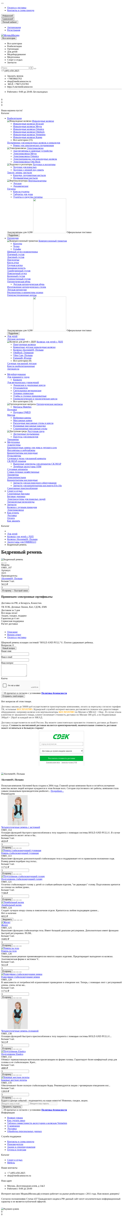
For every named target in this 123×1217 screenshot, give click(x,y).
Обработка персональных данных (24, 1131)
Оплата (11, 518)
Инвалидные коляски (43, 121)
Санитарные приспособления (22, 488)
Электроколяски (35, 148)
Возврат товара (15, 1117)
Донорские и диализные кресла (29, 385)
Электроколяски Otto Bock (26, 161)
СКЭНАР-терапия (16, 461)
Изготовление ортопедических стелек (26, 287)
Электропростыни (16, 477)
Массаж (11, 415)
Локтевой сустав (15, 257)
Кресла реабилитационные (21, 366)
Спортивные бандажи (18, 493)
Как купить (13, 512)
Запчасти (11, 504)
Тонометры (13, 474)
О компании (13, 1126)
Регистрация (13, 30)
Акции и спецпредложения (21, 1147)
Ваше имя (6, 651)
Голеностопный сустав (19, 279)
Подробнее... (57, 791)
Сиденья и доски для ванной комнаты (26, 458)
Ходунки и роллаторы (44, 164)
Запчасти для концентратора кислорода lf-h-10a (37, 485)
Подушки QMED (22, 412)
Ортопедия (12, 238)
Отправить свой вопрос (13, 696)
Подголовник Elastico (12, 1054)
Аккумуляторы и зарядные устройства (32, 151)
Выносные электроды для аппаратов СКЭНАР (37, 464)
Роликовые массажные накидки (29, 426)
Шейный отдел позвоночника (22, 251)
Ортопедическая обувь (18, 281)
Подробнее (13, 235)
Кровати (17, 379)
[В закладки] (17, 848)
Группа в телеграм (16, 1149)
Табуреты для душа (23, 194)
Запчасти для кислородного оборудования (34, 483)
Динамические (20, 186)
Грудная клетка (15, 265)
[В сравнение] (20, 848)
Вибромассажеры (22, 417)
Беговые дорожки (16, 496)
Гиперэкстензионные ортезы (22, 295)
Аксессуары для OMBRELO (21, 542)
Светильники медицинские (27, 390)
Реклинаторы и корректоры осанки (25, 292)
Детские (17, 183)
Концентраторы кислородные (22, 453)
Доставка (12, 515)
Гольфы (17, 249)
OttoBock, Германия (23, 352)
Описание (12, 632)
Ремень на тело (9, 951)
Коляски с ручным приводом (22, 507)
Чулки (16, 246)
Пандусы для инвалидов (25, 436)
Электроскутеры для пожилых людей (26, 499)
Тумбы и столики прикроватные (29, 396)
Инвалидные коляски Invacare (28, 123)
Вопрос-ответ (14, 634)
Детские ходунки (16, 339)
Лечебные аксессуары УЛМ (27, 466)
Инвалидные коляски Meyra (27, 126)
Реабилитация (14, 118)
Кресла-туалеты (21, 191)
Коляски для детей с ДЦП (50, 341)
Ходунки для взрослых (25, 167)
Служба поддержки (11, 1136)
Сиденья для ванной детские (22, 363)
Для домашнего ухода (18, 377)
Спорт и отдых (14, 491)
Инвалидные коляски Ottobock (29, 132)
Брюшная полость (16, 268)
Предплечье (13, 260)
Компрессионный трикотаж (53, 241)
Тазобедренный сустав (18, 270)
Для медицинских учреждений (23, 382)
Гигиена (11, 189)
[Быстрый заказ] (14, 848)
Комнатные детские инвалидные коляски (34, 347)
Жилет (4, 925)
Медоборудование (16, 374)
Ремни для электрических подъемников (33, 145)
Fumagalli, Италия (22, 358)
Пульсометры (14, 455)
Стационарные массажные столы (30, 428)
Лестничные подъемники (26, 434)
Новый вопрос (8, 648)
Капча (4, 678)
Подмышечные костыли (25, 178)
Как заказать (13, 521)
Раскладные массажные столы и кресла (33, 423)
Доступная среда (35, 431)
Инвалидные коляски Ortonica (28, 129)
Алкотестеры (14, 445)
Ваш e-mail (6, 657)
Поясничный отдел (17, 273)
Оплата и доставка (16, 7)
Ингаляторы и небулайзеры (21, 450)
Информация (8, 1112)
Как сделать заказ (16, 1120)
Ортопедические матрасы (49, 404)
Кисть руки (13, 262)
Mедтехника (13, 442)
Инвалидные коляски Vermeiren (29, 134)
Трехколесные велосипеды (20, 502)
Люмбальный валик (11, 905)
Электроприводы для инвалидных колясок (35, 159)
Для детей (12, 336)
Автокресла (13, 369)
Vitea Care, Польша (23, 355)
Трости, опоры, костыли (19, 172)
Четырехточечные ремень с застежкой (20, 827)
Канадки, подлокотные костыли (29, 175)
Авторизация (14, 27)
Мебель (11, 1162)
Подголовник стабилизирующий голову (21, 879)
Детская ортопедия (17, 289)
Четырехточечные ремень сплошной (20, 1031)
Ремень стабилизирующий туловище (20, 853)
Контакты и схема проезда (20, 10)
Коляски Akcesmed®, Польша (28, 350)
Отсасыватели (20, 388)
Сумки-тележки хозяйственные (23, 472)
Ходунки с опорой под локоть (28, 170)
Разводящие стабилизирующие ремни (20, 977)
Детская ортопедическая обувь (28, 284)
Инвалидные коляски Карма (27, 137)
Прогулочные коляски (24, 344)
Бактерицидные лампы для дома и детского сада (32, 447)
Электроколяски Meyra (25, 153)
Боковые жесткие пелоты (14, 1080)
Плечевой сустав (15, 254)
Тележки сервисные (23, 393)
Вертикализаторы (37, 180)
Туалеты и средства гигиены (28, 197)
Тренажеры (13, 439)
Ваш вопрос (7, 663)
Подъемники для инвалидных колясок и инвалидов (33, 142)
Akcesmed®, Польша (11, 578)
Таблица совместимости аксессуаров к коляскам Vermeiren (37, 1123)
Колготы (17, 243)
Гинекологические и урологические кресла (35, 398)
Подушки (12, 409)
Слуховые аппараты (17, 469)
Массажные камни (22, 420)
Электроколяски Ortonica (26, 156)
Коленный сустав (16, 276)
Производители (15, 1144)
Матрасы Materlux (22, 407)
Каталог (5, 1155)
